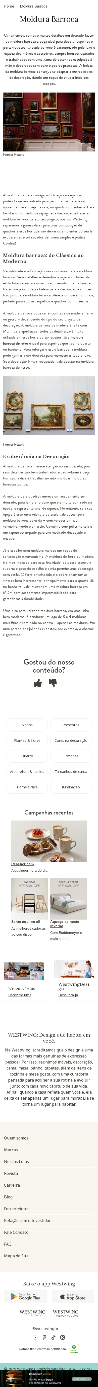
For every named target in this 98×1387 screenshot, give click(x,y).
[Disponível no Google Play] (25, 1296)
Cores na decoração (71, 740)
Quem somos (16, 1138)
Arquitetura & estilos (27, 771)
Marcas (11, 1150)
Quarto (27, 756)
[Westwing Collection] (32, 1313)
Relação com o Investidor (27, 1220)
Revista (11, 1173)
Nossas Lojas (16, 1161)
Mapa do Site (16, 1256)
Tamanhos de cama (71, 771)
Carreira (12, 1185)
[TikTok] (54, 1338)
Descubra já (68, 995)
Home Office (27, 787)
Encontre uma (19, 995)
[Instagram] (63, 1338)
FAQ (8, 1244)
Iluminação (71, 787)
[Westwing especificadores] (65, 1313)
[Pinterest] (44, 1338)
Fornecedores (16, 1208)
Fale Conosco (16, 1232)
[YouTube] (35, 1338)
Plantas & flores (27, 740)
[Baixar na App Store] (73, 1296)
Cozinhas (71, 756)
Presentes (71, 724)
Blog (8, 1197)
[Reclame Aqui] (74, 1349)
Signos (27, 724)
